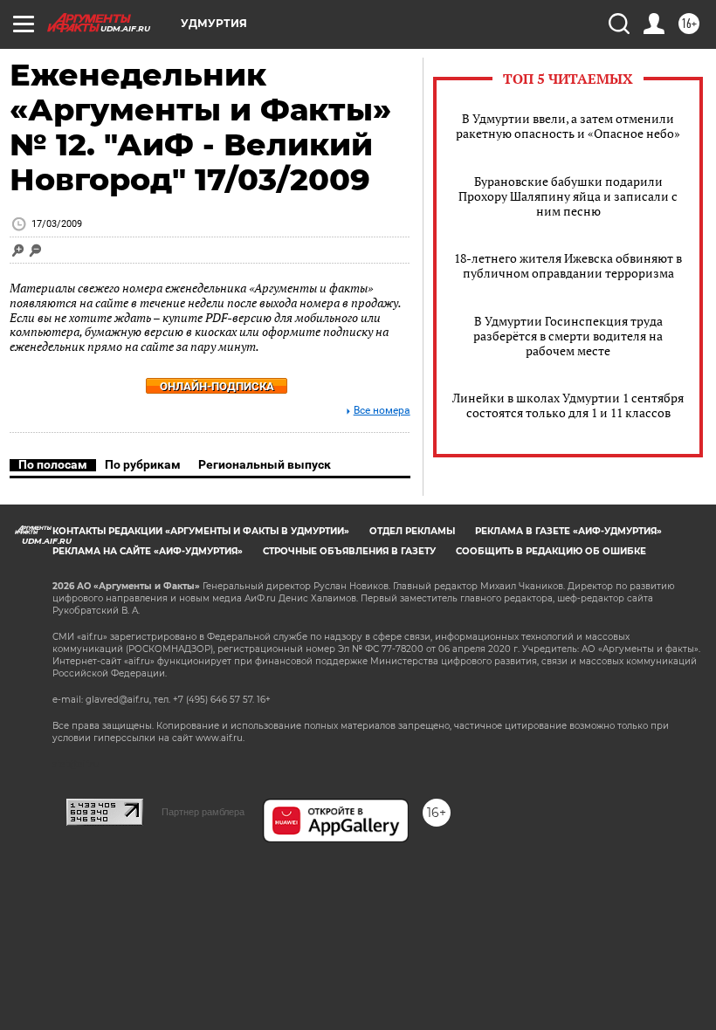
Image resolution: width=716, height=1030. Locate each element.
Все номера (382, 410)
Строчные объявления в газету (349, 551)
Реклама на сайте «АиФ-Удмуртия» (147, 551)
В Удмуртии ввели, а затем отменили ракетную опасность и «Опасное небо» (568, 126)
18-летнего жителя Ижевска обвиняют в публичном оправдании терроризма (568, 265)
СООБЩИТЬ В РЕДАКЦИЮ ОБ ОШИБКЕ (551, 551)
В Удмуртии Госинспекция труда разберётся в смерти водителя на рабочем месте (568, 335)
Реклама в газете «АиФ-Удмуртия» (568, 531)
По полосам (52, 464)
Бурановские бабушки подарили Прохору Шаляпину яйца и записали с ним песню (568, 196)
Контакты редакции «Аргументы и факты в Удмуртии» (200, 531)
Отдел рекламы (412, 531)
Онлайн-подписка (217, 386)
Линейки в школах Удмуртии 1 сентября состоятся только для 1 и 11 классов (568, 405)
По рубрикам (143, 464)
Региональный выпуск (264, 464)
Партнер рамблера (203, 812)
